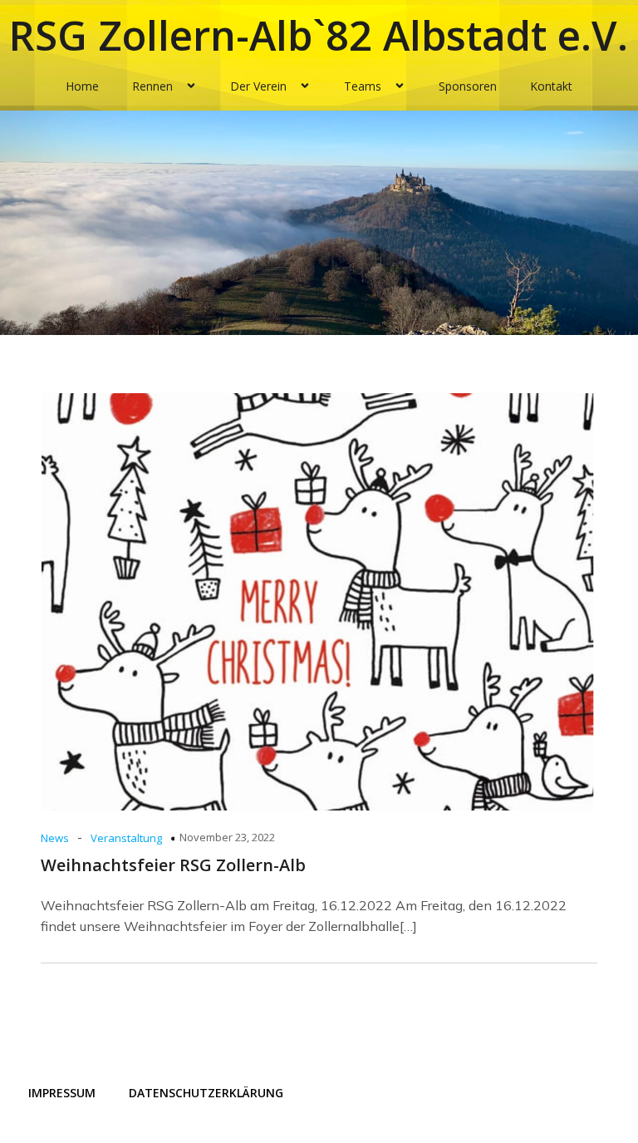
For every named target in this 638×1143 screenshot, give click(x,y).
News (55, 837)
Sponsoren (468, 86)
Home (82, 86)
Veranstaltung (126, 837)
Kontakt (551, 86)
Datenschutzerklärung (206, 1093)
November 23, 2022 (227, 837)
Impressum (62, 1093)
